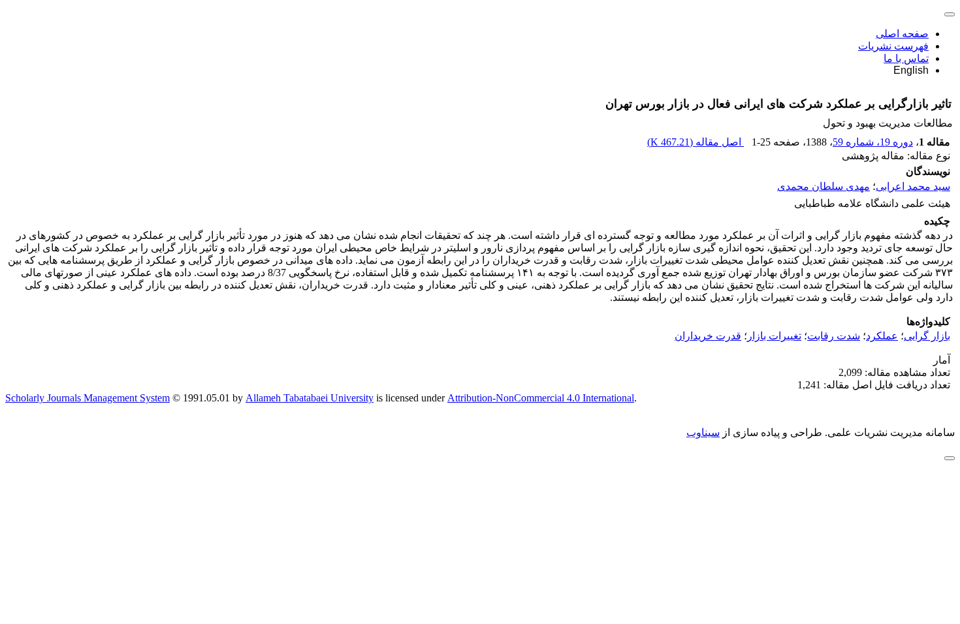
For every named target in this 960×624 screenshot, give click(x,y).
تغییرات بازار (774, 335)
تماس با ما (906, 58)
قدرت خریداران (708, 335)
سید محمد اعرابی (913, 186)
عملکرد (882, 335)
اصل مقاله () (695, 142)
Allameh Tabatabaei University (310, 397)
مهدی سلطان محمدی (823, 186)
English (911, 70)
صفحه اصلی (902, 33)
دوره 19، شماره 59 (873, 142)
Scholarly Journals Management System (87, 397)
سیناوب (703, 432)
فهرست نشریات (893, 46)
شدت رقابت (833, 335)
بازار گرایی (927, 335)
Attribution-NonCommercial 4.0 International (540, 397)
